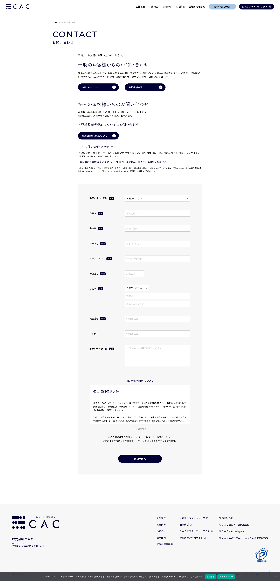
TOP (55, 22)
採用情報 (180, 6)
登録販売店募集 (197, 6)
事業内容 (153, 6)
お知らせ (167, 6)
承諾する (211, 576)
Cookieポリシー (226, 576)
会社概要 (140, 6)
